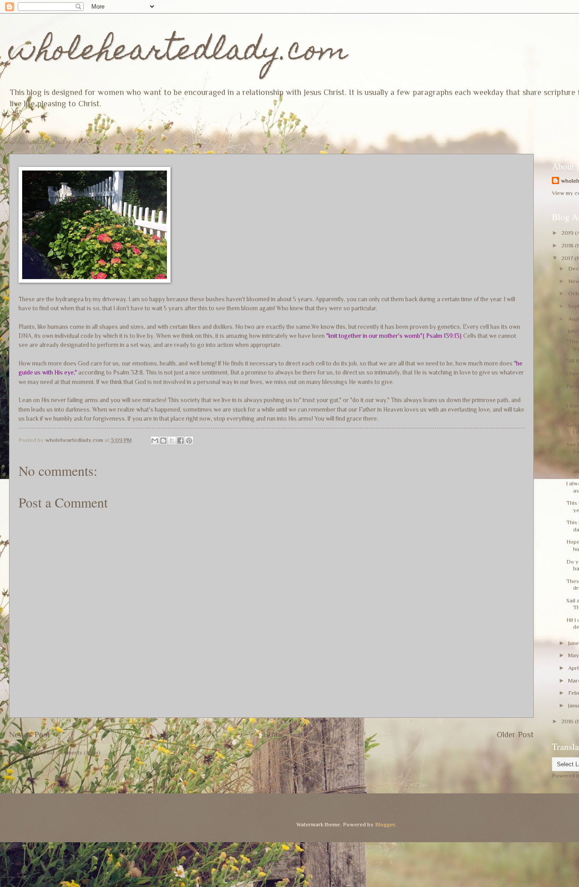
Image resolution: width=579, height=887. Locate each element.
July (573, 330)
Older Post (515, 734)
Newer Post (29, 734)
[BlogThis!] (163, 440)
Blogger (385, 824)
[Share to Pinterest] (189, 440)
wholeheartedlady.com (178, 53)
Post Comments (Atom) (71, 752)
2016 (568, 721)
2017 (567, 258)
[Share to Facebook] (180, 440)
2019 (568, 232)
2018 (568, 245)
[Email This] (154, 440)
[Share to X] (171, 440)
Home (273, 734)
